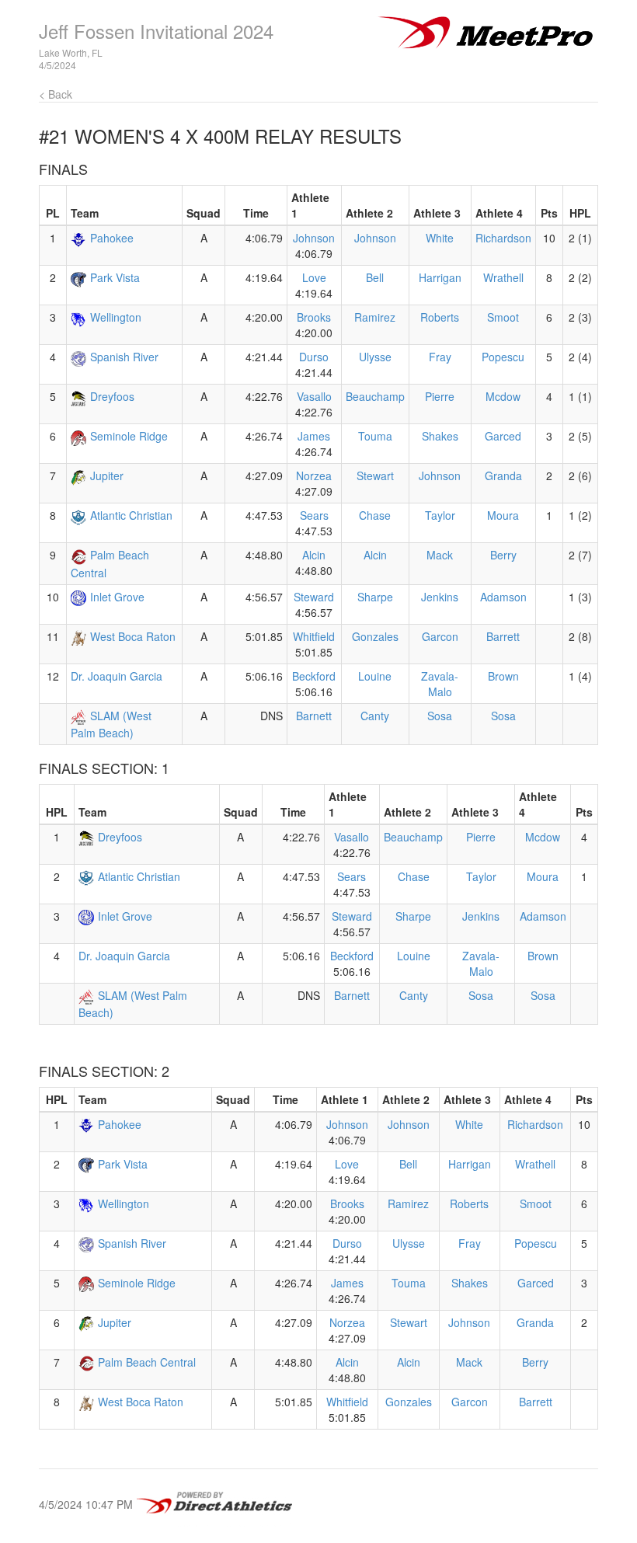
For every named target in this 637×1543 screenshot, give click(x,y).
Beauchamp (375, 396)
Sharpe (375, 596)
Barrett (503, 636)
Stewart (375, 475)
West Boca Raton (133, 636)
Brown (503, 676)
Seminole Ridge (129, 436)
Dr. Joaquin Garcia (116, 676)
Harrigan (440, 277)
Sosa (439, 715)
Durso (314, 356)
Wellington (115, 317)
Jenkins (439, 596)
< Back (55, 94)
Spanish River (124, 356)
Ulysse (375, 356)
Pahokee (112, 238)
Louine (375, 676)
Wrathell (503, 277)
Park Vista (115, 277)
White (440, 238)
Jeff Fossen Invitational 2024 (156, 30)
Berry (503, 555)
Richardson (503, 238)
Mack (439, 555)
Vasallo (314, 396)
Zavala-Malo (439, 683)
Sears (314, 515)
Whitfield (314, 636)
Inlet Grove (117, 596)
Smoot (503, 317)
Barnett (314, 715)
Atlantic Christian (131, 515)
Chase (375, 515)
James (314, 436)
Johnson (314, 238)
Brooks (314, 317)
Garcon (440, 636)
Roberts (439, 317)
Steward (314, 596)
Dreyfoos (112, 396)
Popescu (503, 356)
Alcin (313, 555)
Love (314, 277)
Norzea (314, 475)
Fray (440, 356)
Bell (375, 277)
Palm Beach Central (147, 1362)
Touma (375, 436)
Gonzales (375, 636)
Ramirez (374, 317)
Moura (503, 515)
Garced (503, 436)
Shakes (440, 436)
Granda (503, 475)
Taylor (440, 515)
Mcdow (503, 396)
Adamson (503, 596)
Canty (374, 715)
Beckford (314, 676)
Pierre (439, 396)
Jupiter (107, 475)
